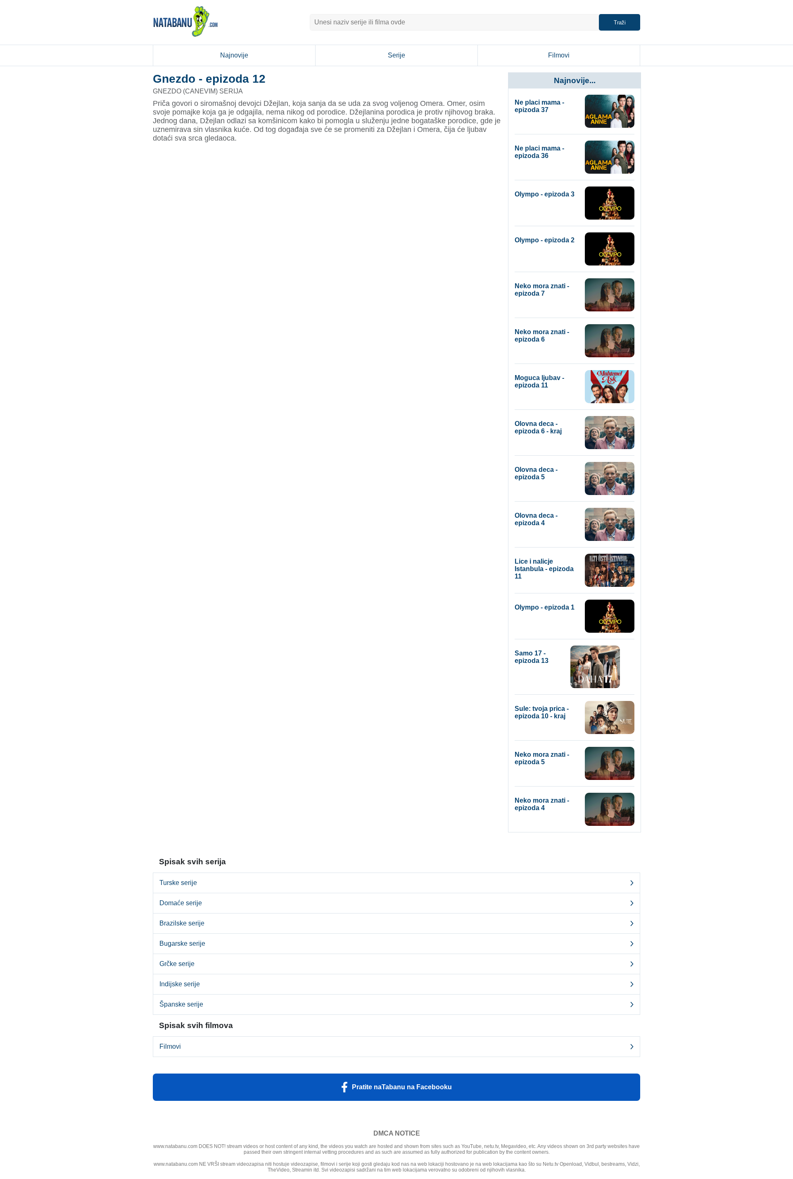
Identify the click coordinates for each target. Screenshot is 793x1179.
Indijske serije (179, 984)
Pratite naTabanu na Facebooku (402, 1087)
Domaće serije (180, 902)
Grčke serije (177, 963)
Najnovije (234, 55)
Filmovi (559, 55)
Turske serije (178, 882)
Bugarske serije (182, 943)
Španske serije (181, 1004)
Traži (620, 22)
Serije (396, 55)
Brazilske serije (181, 923)
